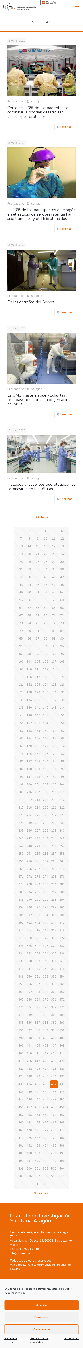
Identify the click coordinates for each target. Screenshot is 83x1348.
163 (21, 739)
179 (53, 754)
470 (29, 1130)
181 (21, 762)
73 (21, 623)
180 (62, 754)
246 (62, 838)
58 (45, 600)
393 (37, 1030)
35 (54, 570)
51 (37, 593)
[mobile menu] (77, 6)
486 (62, 1146)
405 (37, 1046)
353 (53, 977)
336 (62, 954)
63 (37, 608)
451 (21, 1107)
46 (45, 585)
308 (29, 923)
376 (45, 1007)
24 (62, 554)
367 (21, 1000)
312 (62, 923)
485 (53, 1146)
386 (29, 1023)
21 (37, 554)
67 (21, 616)
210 (62, 792)
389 (53, 1023)
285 (37, 892)
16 (45, 546)
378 (62, 1007)
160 (45, 731)
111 (37, 669)
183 (37, 762)
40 (45, 577)
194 (29, 777)
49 (21, 593)
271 (21, 877)
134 (29, 700)
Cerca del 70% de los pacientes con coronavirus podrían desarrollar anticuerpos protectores (39, 112)
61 (21, 608)
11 (54, 539)
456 (62, 1107)
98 (29, 654)
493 (21, 1161)
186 (62, 762)
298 (45, 907)
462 (62, 1115)
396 (62, 1030)
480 (62, 1138)
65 (54, 608)
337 (21, 961)
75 (37, 623)
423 (37, 1069)
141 (37, 708)
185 (53, 762)
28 (45, 562)
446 (29, 1100)
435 (37, 1084)
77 (54, 623)
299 (53, 907)
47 (54, 585)
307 (21, 923)
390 (62, 1023)
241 (21, 838)
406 (45, 1046)
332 (29, 954)
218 (29, 808)
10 (45, 539)
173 (53, 746)
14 (29, 546)
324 (62, 938)
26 (29, 562)
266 (29, 869)
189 (37, 769)
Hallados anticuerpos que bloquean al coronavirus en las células (41, 486)
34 (45, 570)
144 (62, 708)
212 (29, 800)
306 (62, 915)
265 (21, 869)
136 (45, 700)
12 (62, 539)
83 (54, 631)
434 (29, 1084)
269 (53, 869)
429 (37, 1076)
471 (37, 1130)
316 (45, 931)
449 (53, 1100)
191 (53, 769)
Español (50, 2)
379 (21, 1015)
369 (37, 1000)
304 (45, 915)
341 (53, 961)
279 (37, 884)
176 (29, 754)
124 (45, 685)
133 (21, 700)
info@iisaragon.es (22, 1253)
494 (29, 1161)
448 (45, 1100)
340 (45, 961)
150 (62, 715)
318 (62, 931)
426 (62, 1069)
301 (21, 915)
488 (29, 1153)
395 (53, 1030)
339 (37, 961)
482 (29, 1146)
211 (21, 800)
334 (45, 954)
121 (21, 685)
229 (21, 823)
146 (29, 715)
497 (53, 1161)
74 (29, 623)
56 (29, 600)
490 (45, 1153)
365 (53, 992)
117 (37, 677)
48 (62, 585)
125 (53, 685)
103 (21, 662)
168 (62, 739)
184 (45, 762)
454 (45, 1107)
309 (37, 923)
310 (45, 923)
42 (62, 577)
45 (37, 585)
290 (29, 900)
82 (45, 631)
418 (45, 1061)
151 (21, 723)
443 (53, 1092)
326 (29, 946)
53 (54, 593)
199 (21, 785)
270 (62, 869)
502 (45, 1169)
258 (62, 854)
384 (62, 1015)
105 (37, 662)
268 (45, 869)
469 (21, 1130)
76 (45, 623)
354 (62, 977)
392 (29, 1030)
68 (29, 616)
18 (62, 546)
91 (21, 646)
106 (45, 662)
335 (53, 954)
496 (45, 1161)
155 (53, 723)
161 (53, 731)
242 (29, 838)
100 (45, 654)
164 (29, 739)
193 (21, 777)
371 (53, 1000)
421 (21, 1069)
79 (21, 631)
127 (21, 692)
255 (37, 854)
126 (62, 685)
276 (62, 877)
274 (45, 877)
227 (53, 815)
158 (29, 731)
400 (45, 1038)
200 (29, 785)
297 (37, 907)
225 (37, 815)
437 (53, 1084)
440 (29, 1092)
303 (37, 915)
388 (45, 1023)
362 (29, 992)
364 (45, 992)
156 (62, 723)
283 (21, 892)
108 (62, 662)
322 (45, 938)
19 (21, 554)
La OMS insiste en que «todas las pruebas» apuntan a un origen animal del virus (40, 400)
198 (62, 777)
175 (21, 754)
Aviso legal (17, 1265)
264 (62, 861)
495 (37, 1161)
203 (53, 785)
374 (29, 1007)
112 (45, 669)
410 (29, 1053)
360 (62, 984)
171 (37, 746)
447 (37, 1100)
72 (62, 616)
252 (62, 846)
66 (62, 608)
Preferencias (42, 1329)
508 (45, 1176)
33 (37, 570)
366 (62, 992)
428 (29, 1076)
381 (37, 1015)
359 (53, 984)
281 (53, 884)
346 (45, 969)
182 (29, 762)
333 (37, 954)
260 (29, 861)
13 (21, 546)
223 (21, 815)
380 (29, 1015)
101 (53, 654)
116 (29, 677)
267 (37, 869)
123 (37, 685)
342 (62, 961)
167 (53, 739)
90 (62, 639)
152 (29, 723)
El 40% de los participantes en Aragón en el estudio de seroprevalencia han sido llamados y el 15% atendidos (41, 214)
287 (53, 892)
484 (45, 1146)
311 (53, 923)
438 (62, 1084)
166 (45, 739)
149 (53, 715)
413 (53, 1053)
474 (62, 1130)
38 (29, 577)
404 (29, 1046)
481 (21, 1146)
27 (37, 562)
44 (29, 585)
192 (62, 769)
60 (62, 600)
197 (53, 777)
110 (29, 669)
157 (21, 731)
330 (62, 946)
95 (54, 646)
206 (29, 792)
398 (29, 1038)
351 (37, 977)
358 (45, 984)
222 (62, 808)
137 (53, 700)
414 (62, 1053)
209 (53, 792)
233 (53, 823)
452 (29, 1107)
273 (37, 877)
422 (29, 1069)
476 (29, 1138)
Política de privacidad (41, 1265)
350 (29, 977)
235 (21, 831)
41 (54, 577)
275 (53, 877)
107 (53, 662)
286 (45, 892)
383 (53, 1015)
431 (53, 1076)
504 (62, 1169)
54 (62, 593)
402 (62, 1038)
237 (37, 831)
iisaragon (36, 102)
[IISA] (18, 6)
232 (45, 823)
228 (62, 815)
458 (29, 1115)
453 (37, 1107)
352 (45, 977)
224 (29, 815)
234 (62, 823)
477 (37, 1138)
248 (29, 846)
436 (45, 1084)
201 (37, 785)
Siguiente (40, 1193)
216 (62, 800)
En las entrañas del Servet (30, 302)
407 (53, 1046)
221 (53, 808)
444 (62, 1092)
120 (62, 677)
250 (45, 846)
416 (29, 1061)
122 (29, 685)
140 (29, 708)
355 (21, 984)
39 (37, 577)
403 (21, 1046)
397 (21, 1038)
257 (53, 854)
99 (37, 654)
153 (37, 723)
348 (62, 969)
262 (45, 861)
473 (53, 1130)
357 (37, 984)
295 (21, 907)
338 (29, 961)
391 (21, 1030)
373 (21, 1007)
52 (45, 593)
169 (21, 746)
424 (45, 1069)
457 (21, 1115)
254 (29, 854)
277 (21, 884)
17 (54, 546)
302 (29, 915)
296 (29, 907)
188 (29, 769)
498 (62, 1161)
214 (45, 800)
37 (21, 577)
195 (37, 777)
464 (29, 1123)
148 (45, 715)
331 (21, 954)
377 (53, 1007)
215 (53, 800)
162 (62, 731)
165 (37, 739)
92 (29, 646)
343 (21, 969)
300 (62, 907)
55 (21, 600)
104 (29, 662)
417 (37, 1061)
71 (54, 616)
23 (54, 554)
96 (62, 646)
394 (45, 1030)
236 (29, 831)
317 (53, 931)
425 (53, 1069)
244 (45, 838)
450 (62, 1100)
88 (45, 639)
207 (37, 792)
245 (53, 838)
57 (37, 600)
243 (37, 838)
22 (45, 554)
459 (37, 1115)
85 (21, 639)
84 (62, 631)
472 (45, 1130)
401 (53, 1038)
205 (21, 792)
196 (45, 777)
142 (45, 708)
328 (45, 946)
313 (21, 931)
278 (29, 884)
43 (21, 585)
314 (29, 931)
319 (21, 938)
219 (37, 808)
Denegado (41, 1317)
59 (54, 600)
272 (29, 877)
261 (37, 861)
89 (54, 639)
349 (21, 977)
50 (29, 593)
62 (29, 608)
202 (45, 785)
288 (62, 892)
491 (53, 1153)
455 (53, 1107)
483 (37, 1146)
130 (45, 692)
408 (62, 1046)
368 (29, 1000)
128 (29, 692)
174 (62, 746)
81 (37, 631)
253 (21, 854)
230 (29, 823)
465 (37, 1123)
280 (45, 884)
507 (37, 1176)
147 (37, 715)
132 (62, 692)
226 (45, 815)
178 (45, 754)
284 (29, 892)
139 (21, 708)
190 (45, 769)
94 (45, 646)
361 (21, 992)
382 (45, 1015)
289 (21, 900)
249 (37, 846)
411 (37, 1053)
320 (29, 938)
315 (37, 931)
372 (62, 1000)
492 (62, 1153)
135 (37, 700)
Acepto (41, 1305)
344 (29, 969)
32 (29, 570)
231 (37, 823)
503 (53, 1169)
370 (45, 1000)
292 (45, 900)
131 (53, 692)
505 (21, 1176)
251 (53, 846)
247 (21, 846)
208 (45, 792)
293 (53, 900)
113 (53, 669)
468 (62, 1123)
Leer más (66, 127)
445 (21, 1100)
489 (37, 1153)
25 (21, 562)
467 (53, 1123)
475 (21, 1138)
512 (45, 1184)
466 (45, 1123)
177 (37, 754)
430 (45, 1076)
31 (21, 570)
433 (21, 1084)
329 (53, 946)
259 (21, 861)
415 (21, 1061)
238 (45, 831)
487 (21, 1153)
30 (62, 562)
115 (21, 677)
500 (29, 1169)
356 (29, 984)
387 (37, 1023)
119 (53, 677)
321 (37, 938)
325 (21, 946)
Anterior (43, 517)
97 (21, 654)
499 (21, 1169)
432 (62, 1076)
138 (62, 700)
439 (21, 1092)
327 (37, 946)
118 (45, 677)
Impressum (71, 1338)
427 (21, 1076)
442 (45, 1092)
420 (62, 1061)
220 (45, 808)
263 (53, 861)
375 (37, 1007)
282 (62, 884)
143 (53, 708)
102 (62, 654)
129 (37, 692)
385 (21, 1023)
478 (45, 1138)
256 (45, 854)
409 (21, 1053)
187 (21, 769)
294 (62, 900)
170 (29, 746)
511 (37, 1184)
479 (53, 1138)
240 (62, 831)
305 (53, 915)
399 (37, 1038)
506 (29, 1176)
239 (53, 831)
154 (45, 723)
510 (62, 1176)
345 (37, 969)
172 (45, 746)
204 (62, 785)
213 (37, 800)
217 (21, 808)
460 (45, 1115)
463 (21, 1123)
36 (62, 570)
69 (37, 616)
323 (53, 938)
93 (37, 646)
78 (62, 623)
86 (29, 639)
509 (53, 1176)
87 (37, 639)
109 (21, 669)
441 (37, 1092)
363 (37, 992)
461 (53, 1115)
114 (62, 669)
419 (53, 1061)
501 (37, 1169)
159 (37, 731)
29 (54, 562)
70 (45, 616)
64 (45, 608)
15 (37, 546)
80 (29, 631)
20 (29, 554)
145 (21, 715)
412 (45, 1053)
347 (53, 969)
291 (37, 900)
